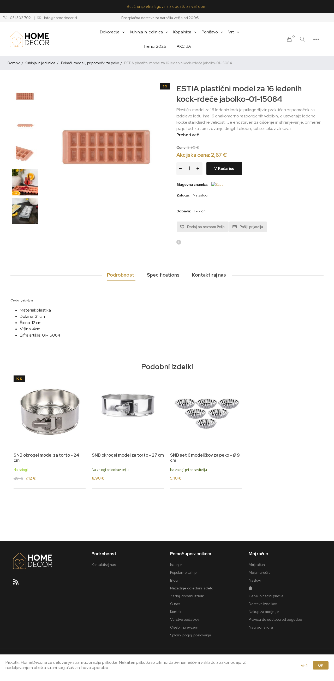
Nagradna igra (261, 627)
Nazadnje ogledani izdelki (191, 588)
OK (320, 665)
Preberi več (187, 135)
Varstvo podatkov (184, 619)
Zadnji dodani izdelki (187, 596)
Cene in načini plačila (266, 596)
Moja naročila (260, 572)
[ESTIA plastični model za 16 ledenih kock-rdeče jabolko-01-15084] (25, 96)
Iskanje (176, 564)
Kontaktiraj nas (104, 564)
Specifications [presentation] (163, 275)
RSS (18, 584)
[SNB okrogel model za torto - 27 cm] (128, 411)
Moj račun (257, 564)
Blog (174, 580)
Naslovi (255, 580)
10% (19, 379)
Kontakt (176, 611)
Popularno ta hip (183, 572)
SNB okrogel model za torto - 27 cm (128, 455)
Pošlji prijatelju (251, 227)
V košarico (224, 168)
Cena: (181, 147)
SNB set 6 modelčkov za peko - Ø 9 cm (205, 458)
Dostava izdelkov (263, 603)
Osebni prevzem (184, 627)
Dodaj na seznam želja (206, 227)
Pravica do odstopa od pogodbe (275, 619)
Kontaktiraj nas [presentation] (209, 275)
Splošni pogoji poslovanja (190, 635)
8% (165, 86)
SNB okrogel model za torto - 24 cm (46, 458)
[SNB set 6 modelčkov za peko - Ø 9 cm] (206, 411)
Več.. (305, 665)
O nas (175, 603)
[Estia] (217, 184)
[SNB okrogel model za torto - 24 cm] (50, 411)
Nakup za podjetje (264, 611)
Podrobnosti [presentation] (121, 275)
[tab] (121, 275)
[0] (289, 39)
